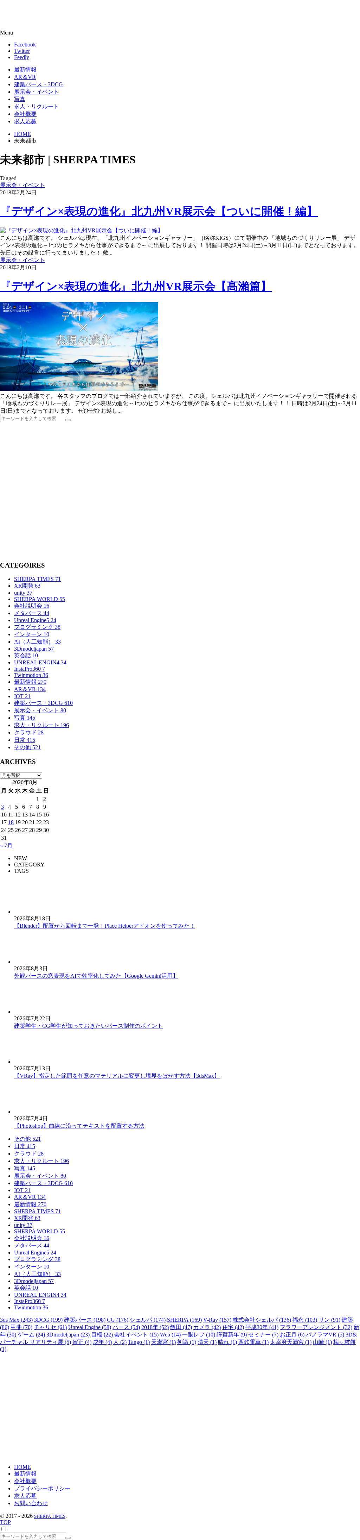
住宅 (233, 1327)
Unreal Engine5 (35, 620)
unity (23, 593)
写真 (24, 718)
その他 (27, 747)
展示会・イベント (22, 185)
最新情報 (30, 682)
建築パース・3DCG (43, 703)
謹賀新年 (232, 1335)
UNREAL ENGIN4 (40, 662)
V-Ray (217, 1320)
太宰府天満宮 (290, 1342)
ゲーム (31, 1335)
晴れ (227, 1342)
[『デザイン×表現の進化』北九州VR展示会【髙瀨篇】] (79, 389)
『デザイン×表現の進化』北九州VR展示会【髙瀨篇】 (136, 286)
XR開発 (27, 586)
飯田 (181, 1327)
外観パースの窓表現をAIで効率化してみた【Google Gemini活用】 (96, 976)
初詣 (186, 1342)
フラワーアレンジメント (316, 1327)
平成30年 (261, 1327)
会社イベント (136, 1335)
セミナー (263, 1335)
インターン (31, 634)
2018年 (155, 1327)
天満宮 (163, 1342)
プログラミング (37, 627)
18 (11, 822)
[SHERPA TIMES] (40, 15)
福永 (304, 1320)
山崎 (322, 1342)
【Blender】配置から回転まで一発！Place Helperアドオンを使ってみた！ (104, 926)
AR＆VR (30, 689)
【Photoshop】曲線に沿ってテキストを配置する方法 (79, 1126)
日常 (24, 740)
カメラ (207, 1327)
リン (329, 1320)
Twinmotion (31, 675)
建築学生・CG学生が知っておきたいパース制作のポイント (88, 1026)
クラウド (29, 732)
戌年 (102, 1342)
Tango (139, 1342)
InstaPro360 (29, 669)
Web (170, 1335)
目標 (102, 1335)
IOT (22, 696)
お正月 (292, 1335)
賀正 (81, 1342)
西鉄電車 (253, 1342)
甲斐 (21, 1327)
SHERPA (184, 1320)
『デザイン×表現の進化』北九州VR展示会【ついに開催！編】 (159, 211)
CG (117, 1320)
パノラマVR (325, 1335)
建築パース (84, 1320)
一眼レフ (198, 1335)
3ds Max (16, 1320)
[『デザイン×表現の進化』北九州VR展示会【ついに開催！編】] (81, 230)
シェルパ (148, 1320)
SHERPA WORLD (39, 599)
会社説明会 (31, 606)
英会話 (26, 655)
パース (126, 1327)
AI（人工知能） (37, 642)
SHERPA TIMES (37, 579)
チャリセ (50, 1327)
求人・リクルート (41, 725)
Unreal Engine (89, 1327)
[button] (180, 33)
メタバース (31, 613)
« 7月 (6, 846)
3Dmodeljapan (34, 649)
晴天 (207, 1342)
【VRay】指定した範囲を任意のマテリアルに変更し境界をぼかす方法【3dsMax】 (117, 1076)
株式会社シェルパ (262, 1320)
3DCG (48, 1320)
